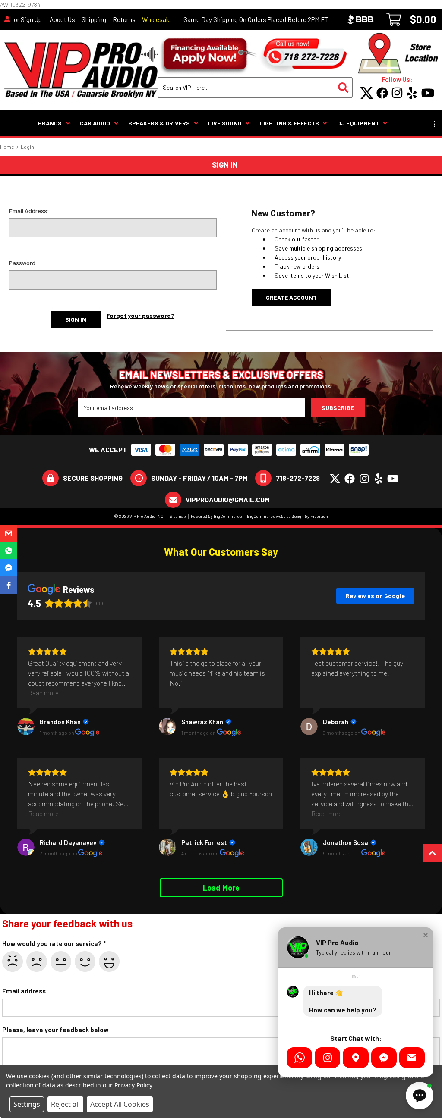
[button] (8, 533)
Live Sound (225, 123)
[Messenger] (384, 1057)
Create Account (291, 297)
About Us (62, 19)
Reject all (65, 1104)
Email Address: (29, 210)
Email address (24, 991)
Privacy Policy (133, 1085)
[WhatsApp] (299, 1057)
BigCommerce (228, 516)
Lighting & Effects (289, 123)
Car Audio (95, 123)
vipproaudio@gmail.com (227, 499)
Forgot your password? (140, 315)
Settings (26, 1104)
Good (85, 961)
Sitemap (178, 516)
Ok (61, 961)
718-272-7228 (298, 478)
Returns (124, 19)
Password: (23, 262)
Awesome (109, 961)
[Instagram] (327, 1057)
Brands (50, 123)
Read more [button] (43, 693)
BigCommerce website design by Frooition (287, 516)
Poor (36, 961)
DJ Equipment (358, 123)
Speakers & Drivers (159, 123)
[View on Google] (26, 726)
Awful (12, 961)
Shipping (94, 19)
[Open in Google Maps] (355, 1057)
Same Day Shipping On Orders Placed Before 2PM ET (256, 19)
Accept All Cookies (119, 1104)
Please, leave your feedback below (55, 1029)
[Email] (412, 1057)
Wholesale (156, 19)
